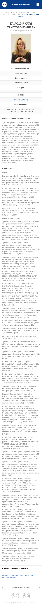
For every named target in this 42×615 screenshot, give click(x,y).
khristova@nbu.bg (21, 100)
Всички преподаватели (22, 31)
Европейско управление (11, 14)
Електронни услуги (21, 588)
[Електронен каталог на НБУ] (4, 4)
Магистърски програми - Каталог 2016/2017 (20, 13)
